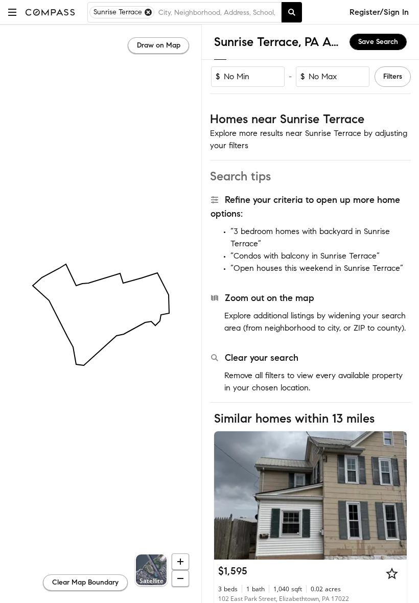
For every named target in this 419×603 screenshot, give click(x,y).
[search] (292, 12)
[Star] (392, 573)
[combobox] (217, 12)
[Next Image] (395, 495)
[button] (12, 12)
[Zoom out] (180, 578)
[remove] (148, 12)
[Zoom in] (180, 561)
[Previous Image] (226, 495)
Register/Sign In (379, 12)
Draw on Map (158, 45)
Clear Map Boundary (85, 582)
